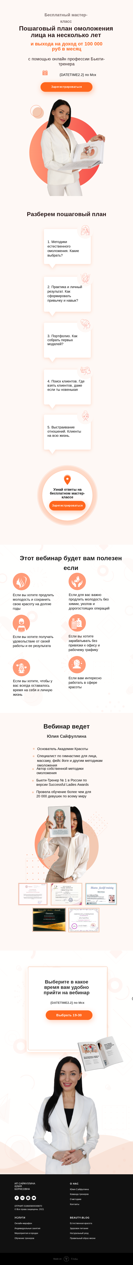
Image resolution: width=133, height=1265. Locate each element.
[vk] (22, 1198)
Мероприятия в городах (26, 1233)
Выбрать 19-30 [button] (69, 1015)
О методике (75, 1199)
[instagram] (28, 1198)
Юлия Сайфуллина (79, 1189)
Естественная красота (81, 1223)
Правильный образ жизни (82, 1238)
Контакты (74, 1204)
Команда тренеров (79, 1194)
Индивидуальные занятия (27, 1228)
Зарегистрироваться (66, 86)
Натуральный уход (79, 1233)
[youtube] (34, 1198)
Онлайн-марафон (23, 1223)
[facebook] (17, 1198)
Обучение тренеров (24, 1238)
